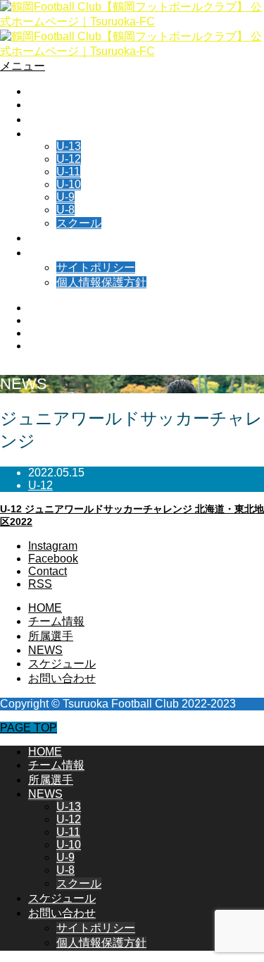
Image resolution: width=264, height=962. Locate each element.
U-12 (68, 159)
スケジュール (62, 238)
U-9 (65, 197)
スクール (78, 223)
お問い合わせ (62, 253)
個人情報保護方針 (101, 282)
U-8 (65, 210)
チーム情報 (56, 105)
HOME (45, 91)
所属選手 (50, 119)
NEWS (45, 134)
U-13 (68, 146)
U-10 (68, 184)
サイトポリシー (95, 267)
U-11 (68, 172)
